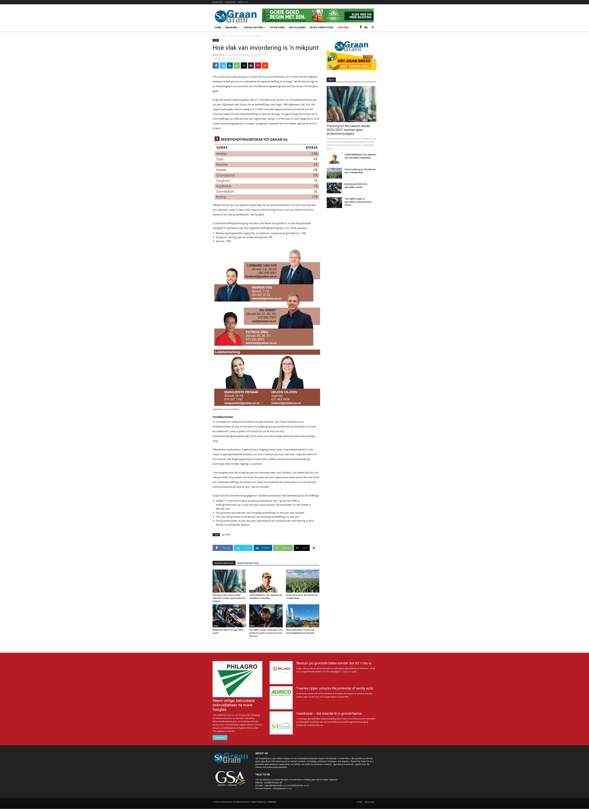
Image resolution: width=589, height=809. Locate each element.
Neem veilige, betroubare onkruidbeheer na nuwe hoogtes (234, 705)
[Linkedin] (366, 27)
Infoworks (272, 802)
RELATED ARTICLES (224, 563)
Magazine (231, 27)
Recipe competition (321, 27)
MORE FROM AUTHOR (248, 563)
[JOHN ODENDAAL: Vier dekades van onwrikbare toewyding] (266, 581)
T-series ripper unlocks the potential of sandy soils (334, 688)
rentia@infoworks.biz (273, 782)
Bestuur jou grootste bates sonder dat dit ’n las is (333, 663)
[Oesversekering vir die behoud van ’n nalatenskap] (302, 581)
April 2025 (226, 534)
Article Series (297, 27)
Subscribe (343, 27)
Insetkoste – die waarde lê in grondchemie (329, 713)
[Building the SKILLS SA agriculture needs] (229, 615)
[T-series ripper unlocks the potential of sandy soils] (281, 697)
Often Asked (277, 27)
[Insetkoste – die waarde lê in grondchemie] (281, 722)
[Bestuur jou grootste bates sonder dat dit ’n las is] (281, 672)
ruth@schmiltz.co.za (299, 785)
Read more (220, 737)
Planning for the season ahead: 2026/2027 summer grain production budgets (229, 598)
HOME (359, 802)
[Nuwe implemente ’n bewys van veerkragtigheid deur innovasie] (302, 615)
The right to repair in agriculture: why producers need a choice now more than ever (266, 633)
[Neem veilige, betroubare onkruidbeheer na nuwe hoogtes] (237, 679)
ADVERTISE (217, 2)
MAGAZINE (369, 802)
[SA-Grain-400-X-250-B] (351, 54)
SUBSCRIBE (230, 2)
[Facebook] (360, 27)
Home (218, 27)
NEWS (223, 36)
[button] (372, 27)
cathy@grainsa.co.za (282, 788)
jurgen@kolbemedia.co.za (275, 785)
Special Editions (253, 27)
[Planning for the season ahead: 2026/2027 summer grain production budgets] (229, 581)
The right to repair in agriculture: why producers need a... (358, 202)
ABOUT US (242, 2)
